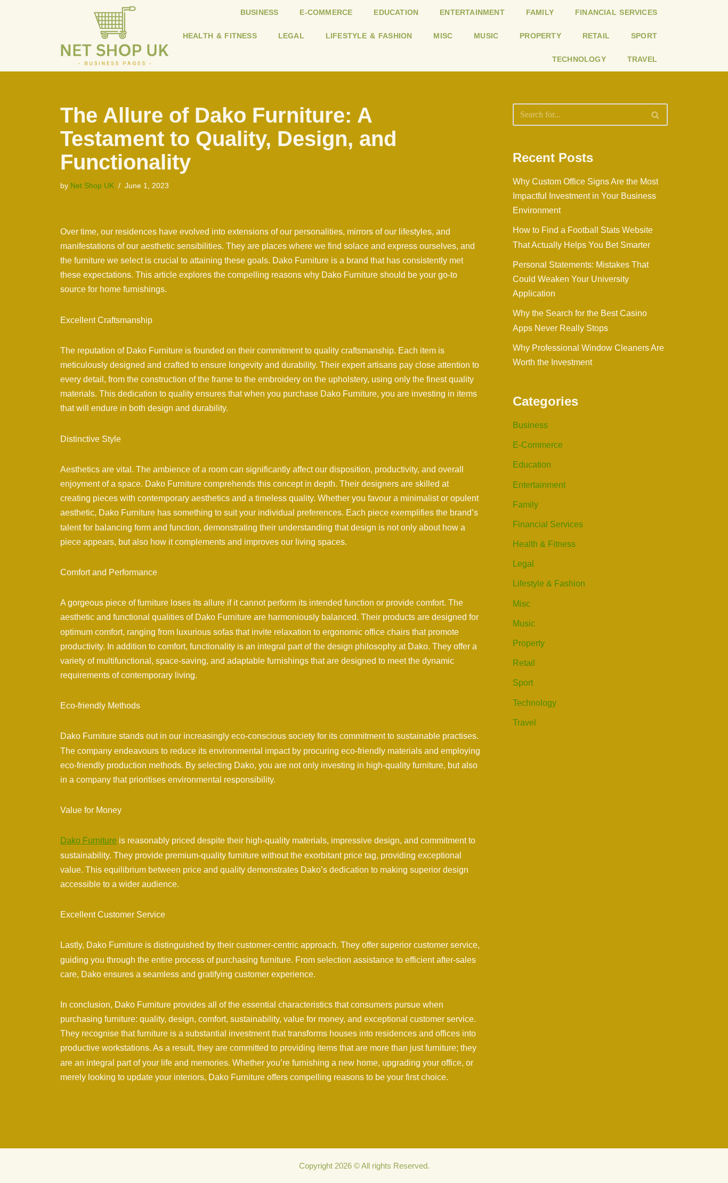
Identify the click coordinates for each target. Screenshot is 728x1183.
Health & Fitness (220, 35)
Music (486, 35)
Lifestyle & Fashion (369, 35)
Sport (644, 35)
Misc (442, 35)
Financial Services (616, 12)
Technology (579, 59)
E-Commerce (326, 12)
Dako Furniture (88, 840)
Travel (642, 59)
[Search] (656, 114)
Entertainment (472, 12)
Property (540, 35)
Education (396, 12)
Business (259, 12)
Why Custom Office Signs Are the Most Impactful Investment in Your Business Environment (585, 196)
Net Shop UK (92, 185)
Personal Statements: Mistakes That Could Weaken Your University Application (581, 279)
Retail (596, 35)
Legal (291, 35)
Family (540, 12)
